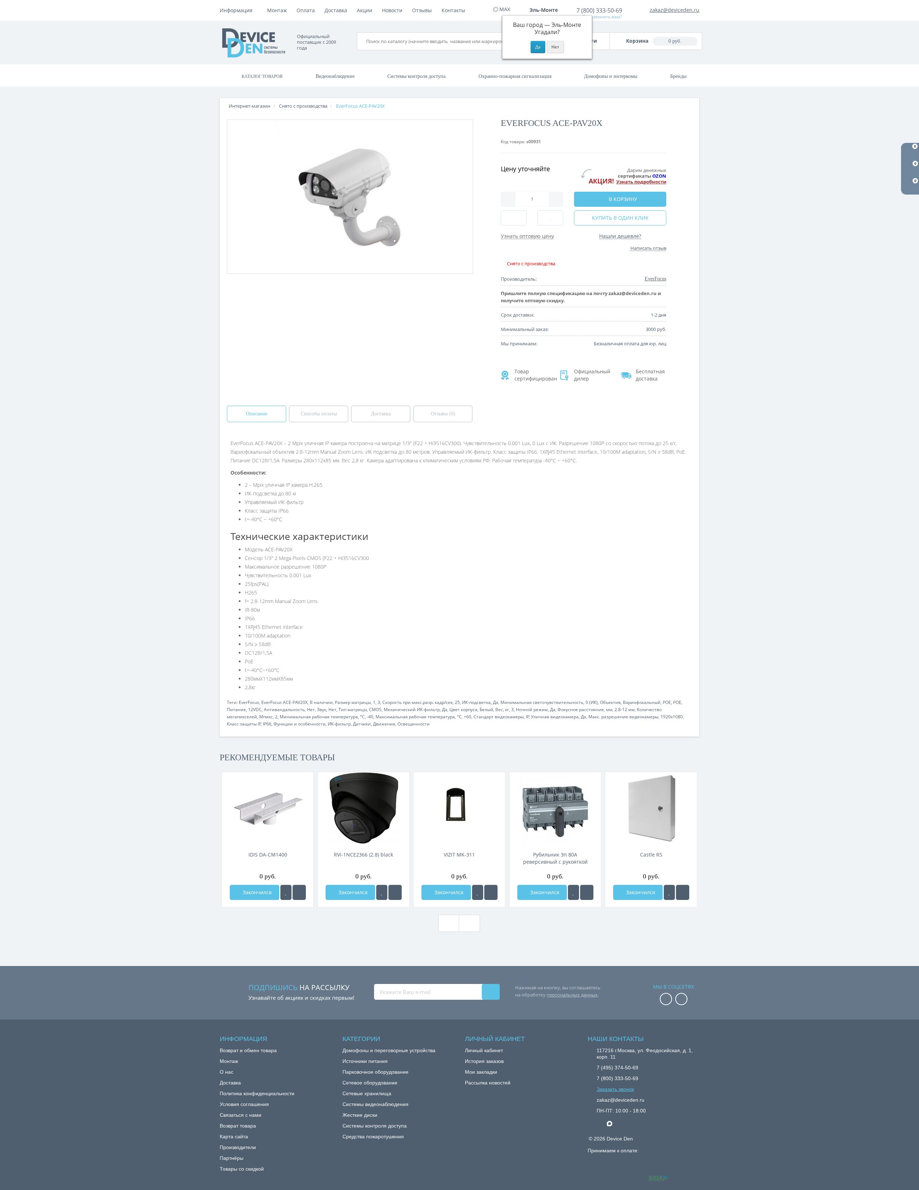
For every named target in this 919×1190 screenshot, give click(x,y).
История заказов (484, 1061)
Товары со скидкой (242, 1169)
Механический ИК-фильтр (412, 709)
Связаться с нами (240, 1115)
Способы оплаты (319, 413)
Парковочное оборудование (375, 1072)
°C (362, 717)
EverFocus (249, 702)
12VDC (255, 709)
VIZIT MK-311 (459, 854)
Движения (384, 724)
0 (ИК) (592, 702)
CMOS (375, 709)
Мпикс (266, 717)
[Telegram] (600, 1124)
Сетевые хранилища (366, 1093)
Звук (321, 709)
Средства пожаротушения (373, 1136)
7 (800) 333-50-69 (599, 10)
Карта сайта (234, 1136)
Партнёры (231, 1158)
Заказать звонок (615, 1089)
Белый (486, 709)
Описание (256, 413)
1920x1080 (672, 717)
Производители (238, 1147)
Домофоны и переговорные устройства (388, 1050)
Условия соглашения (244, 1104)
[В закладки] (285, 892)
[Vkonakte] (681, 1000)
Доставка (336, 10)
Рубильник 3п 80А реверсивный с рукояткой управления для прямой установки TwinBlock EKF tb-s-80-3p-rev (555, 858)
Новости (392, 10)
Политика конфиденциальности (257, 1093)
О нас (226, 1072)
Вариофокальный (642, 702)
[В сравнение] (299, 892)
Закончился (256, 892)
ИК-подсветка (476, 702)
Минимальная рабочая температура (319, 717)
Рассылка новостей (487, 1083)
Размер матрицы (353, 702)
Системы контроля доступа (416, 76)
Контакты (453, 10)
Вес (499, 709)
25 (457, 702)
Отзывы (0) (443, 413)
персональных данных (572, 994)
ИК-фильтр (339, 724)
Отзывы (422, 10)
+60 (467, 717)
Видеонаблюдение (335, 76)
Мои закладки (481, 1072)
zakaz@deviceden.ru (674, 9)
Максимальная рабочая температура (415, 717)
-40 (370, 717)
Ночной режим (532, 709)
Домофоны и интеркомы (610, 76)
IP (527, 717)
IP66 (267, 724)
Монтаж (277, 10)
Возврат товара (238, 1126)
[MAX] (613, 1121)
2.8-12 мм (625, 709)
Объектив (610, 702)
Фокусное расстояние (581, 709)
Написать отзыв (648, 248)
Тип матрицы (353, 709)
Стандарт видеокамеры (499, 717)
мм (609, 709)
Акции (364, 10)
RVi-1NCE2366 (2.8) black (363, 854)
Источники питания (365, 1061)
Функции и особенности (300, 724)
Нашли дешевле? (620, 236)
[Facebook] (666, 1000)
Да (495, 702)
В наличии (321, 702)
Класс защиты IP (244, 724)
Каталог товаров (262, 76)
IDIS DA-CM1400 (267, 854)
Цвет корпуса (463, 709)
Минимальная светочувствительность (541, 702)
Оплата (306, 10)
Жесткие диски (359, 1115)
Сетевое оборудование (369, 1083)
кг (507, 709)
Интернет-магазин (249, 106)
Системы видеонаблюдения (375, 1104)
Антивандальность (284, 709)
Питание (236, 709)
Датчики (362, 724)
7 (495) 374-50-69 (617, 1067)
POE (667, 702)
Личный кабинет (484, 1050)
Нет (311, 709)
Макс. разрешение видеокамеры (623, 717)
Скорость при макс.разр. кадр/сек (417, 702)
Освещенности (413, 724)
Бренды (678, 76)
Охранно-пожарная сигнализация (515, 76)
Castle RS (651, 854)
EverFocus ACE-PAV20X (284, 702)
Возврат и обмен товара (248, 1050)
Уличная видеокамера (555, 717)
